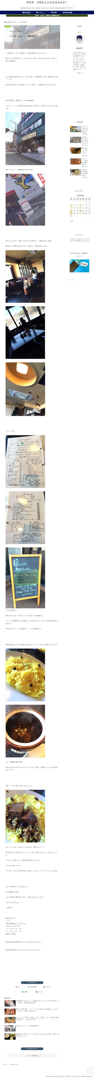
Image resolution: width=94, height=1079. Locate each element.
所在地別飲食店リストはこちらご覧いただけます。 (24, 950)
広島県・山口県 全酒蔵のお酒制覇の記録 (47, 15)
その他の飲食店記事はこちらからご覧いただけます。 (24, 942)
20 (80, 210)
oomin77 (79, 48)
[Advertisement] (32, 966)
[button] (39, 992)
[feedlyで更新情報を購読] (79, 73)
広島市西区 (24, 22)
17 (71, 210)
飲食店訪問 (9, 22)
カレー (16, 22)
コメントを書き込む (32, 1055)
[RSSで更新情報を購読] (82, 73)
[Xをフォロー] (77, 73)
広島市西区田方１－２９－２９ (16, 923)
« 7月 (71, 220)
